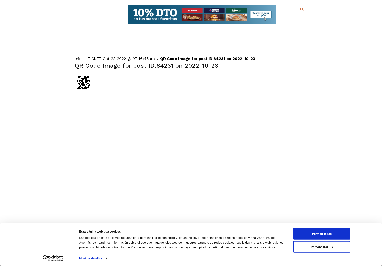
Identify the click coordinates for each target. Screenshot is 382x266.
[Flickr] (285, 24)
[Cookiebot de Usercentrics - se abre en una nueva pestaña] (52, 258)
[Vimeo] (292, 24)
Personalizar (319, 246)
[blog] (297, 17)
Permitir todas (322, 233)
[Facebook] (285, 18)
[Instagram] (303, 18)
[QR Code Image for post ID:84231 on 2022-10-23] (84, 90)
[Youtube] (298, 24)
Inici (78, 58)
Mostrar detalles (90, 258)
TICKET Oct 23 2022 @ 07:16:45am (121, 58)
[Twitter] (291, 17)
